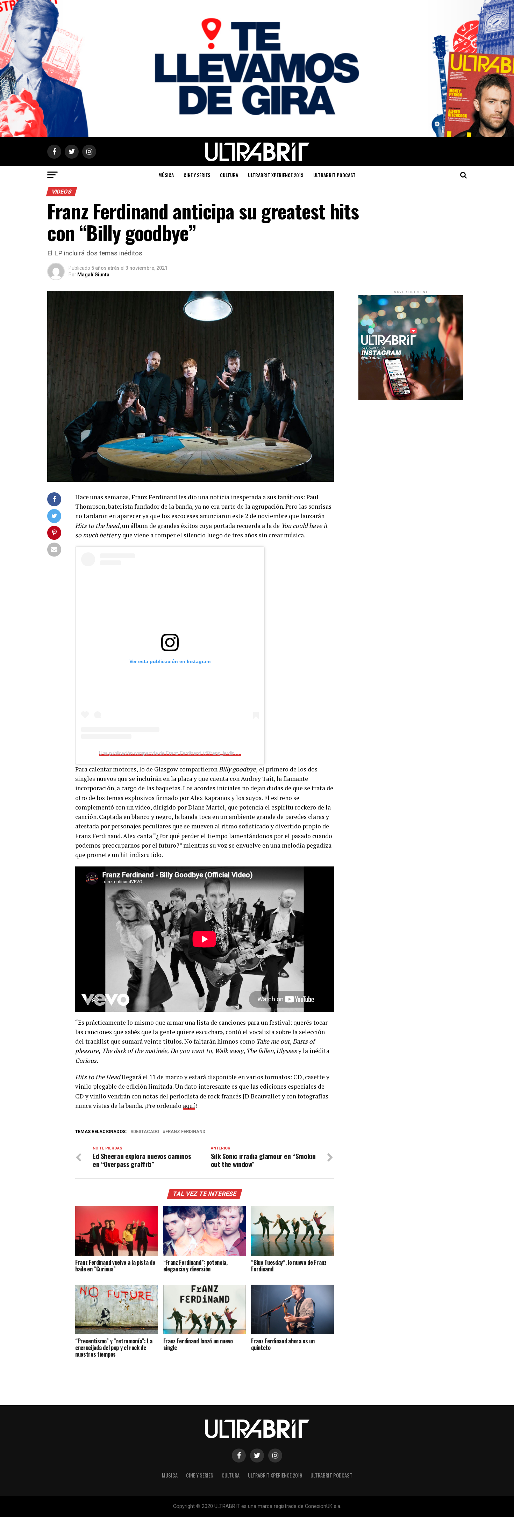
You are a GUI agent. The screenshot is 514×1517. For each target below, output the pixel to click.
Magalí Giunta (93, 274)
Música (166, 175)
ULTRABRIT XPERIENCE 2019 (276, 175)
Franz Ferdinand (185, 1132)
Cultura (229, 175)
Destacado (146, 1132)
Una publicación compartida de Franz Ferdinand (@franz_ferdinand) (171, 753)
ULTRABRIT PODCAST (334, 175)
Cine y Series (197, 175)
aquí (189, 1106)
